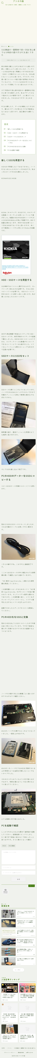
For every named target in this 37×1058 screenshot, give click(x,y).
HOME (3, 1048)
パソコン (12, 46)
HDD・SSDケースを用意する (18, 133)
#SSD (4, 845)
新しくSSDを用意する (15, 129)
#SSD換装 (12, 845)
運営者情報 (21, 1052)
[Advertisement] (18, 24)
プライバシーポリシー (10, 1052)
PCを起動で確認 (13, 150)
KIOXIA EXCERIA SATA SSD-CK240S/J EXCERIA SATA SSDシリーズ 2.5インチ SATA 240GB (15, 267)
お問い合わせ (29, 1052)
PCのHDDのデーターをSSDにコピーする (20, 141)
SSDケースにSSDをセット (17, 137)
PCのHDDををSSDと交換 (17, 146)
